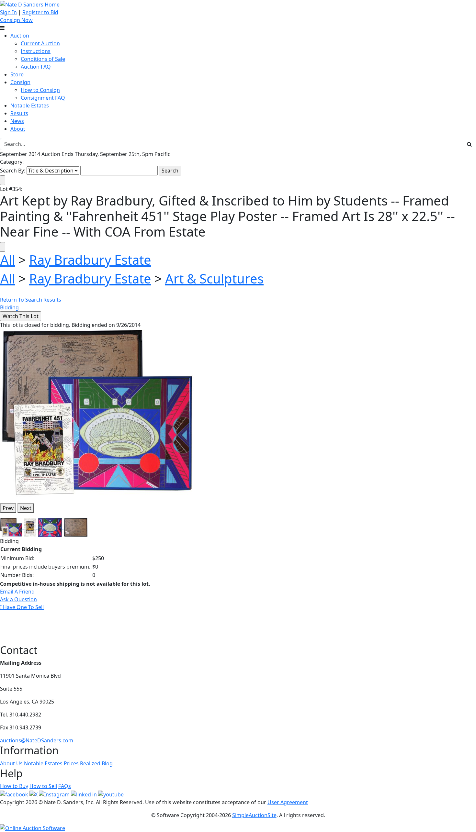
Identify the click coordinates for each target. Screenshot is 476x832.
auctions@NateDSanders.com (36, 740)
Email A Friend (17, 591)
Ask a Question (18, 599)
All (7, 260)
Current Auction (40, 43)
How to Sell (43, 786)
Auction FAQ (36, 66)
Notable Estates (29, 105)
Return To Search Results (30, 299)
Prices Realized (82, 763)
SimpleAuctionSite (254, 815)
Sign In (8, 12)
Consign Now (16, 20)
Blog (107, 763)
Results (19, 113)
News (17, 121)
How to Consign (40, 90)
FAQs (64, 786)
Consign (20, 82)
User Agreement (287, 802)
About (17, 128)
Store (17, 74)
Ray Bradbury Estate (90, 260)
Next (25, 508)
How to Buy (14, 786)
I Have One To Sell (22, 607)
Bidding (9, 307)
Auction (19, 35)
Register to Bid (40, 12)
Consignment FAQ (43, 97)
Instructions (36, 51)
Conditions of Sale (43, 58)
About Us (11, 763)
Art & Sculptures (214, 278)
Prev (8, 508)
